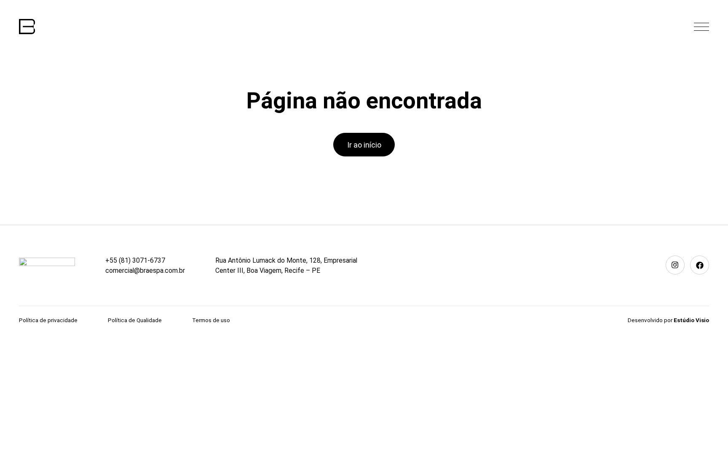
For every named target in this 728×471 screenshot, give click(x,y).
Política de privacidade (48, 320)
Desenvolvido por (668, 320)
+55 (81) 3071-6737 (135, 260)
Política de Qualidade (135, 320)
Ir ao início (364, 144)
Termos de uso (211, 320)
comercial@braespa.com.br (145, 270)
